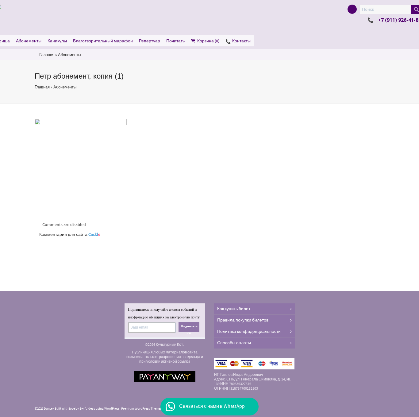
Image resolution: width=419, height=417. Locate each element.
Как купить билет (233, 309)
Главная (46, 55)
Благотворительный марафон (103, 41)
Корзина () (208, 41)
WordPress (112, 409)
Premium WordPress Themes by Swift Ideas (151, 409)
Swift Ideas (87, 409)
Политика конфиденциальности (249, 331)
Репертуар (149, 41)
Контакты (241, 41)
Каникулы (57, 41)
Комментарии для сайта (69, 234)
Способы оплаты (234, 343)
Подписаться (189, 328)
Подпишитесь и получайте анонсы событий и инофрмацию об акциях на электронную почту (164, 313)
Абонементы (28, 41)
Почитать (175, 41)
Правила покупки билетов (242, 320)
